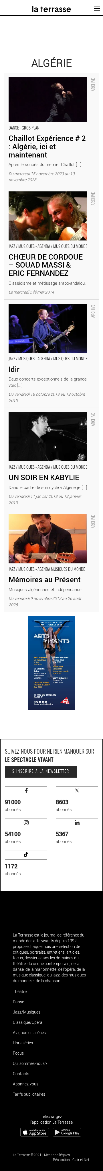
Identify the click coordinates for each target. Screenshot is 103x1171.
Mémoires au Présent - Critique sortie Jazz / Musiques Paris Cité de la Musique (45, 516)
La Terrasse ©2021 (27, 1154)
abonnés (13, 805)
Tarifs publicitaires (29, 1094)
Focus (18, 1053)
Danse (18, 1001)
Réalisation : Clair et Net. (71, 1159)
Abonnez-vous (25, 1084)
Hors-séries (23, 1042)
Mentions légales (57, 1154)
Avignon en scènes (29, 1032)
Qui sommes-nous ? (30, 1063)
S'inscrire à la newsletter (40, 772)
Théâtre (20, 991)
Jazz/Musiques (26, 1012)
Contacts (21, 1073)
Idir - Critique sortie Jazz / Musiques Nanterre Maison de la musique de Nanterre (46, 305)
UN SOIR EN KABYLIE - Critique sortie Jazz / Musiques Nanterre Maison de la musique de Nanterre (46, 417)
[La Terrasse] (51, 7)
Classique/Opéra (27, 1022)
